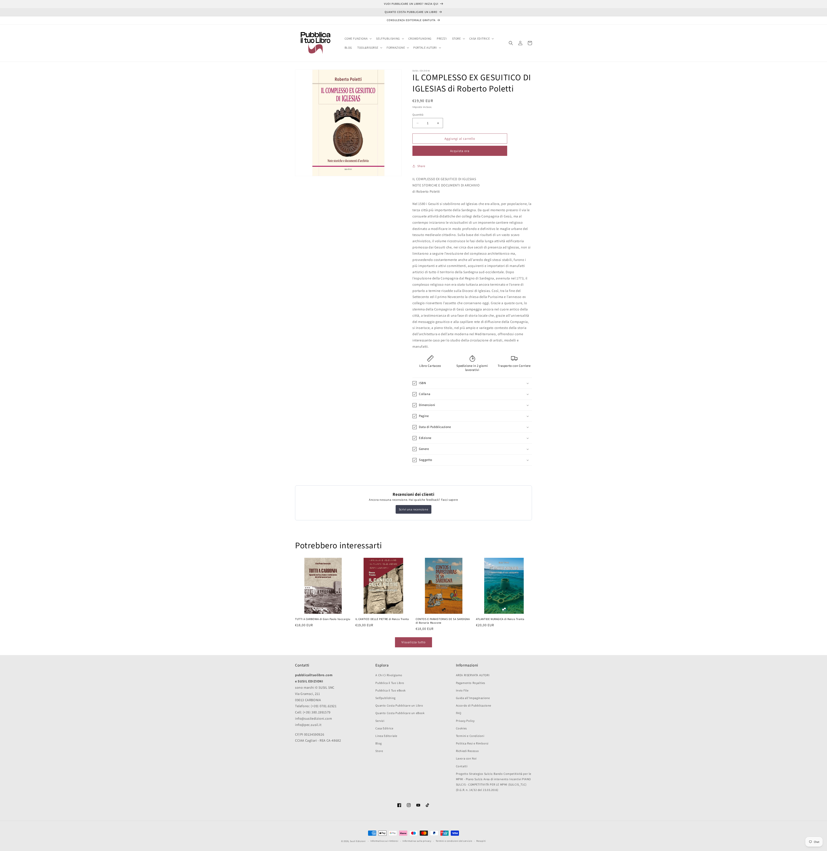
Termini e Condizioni (470, 736)
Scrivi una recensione (413, 509)
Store (379, 751)
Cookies (461, 728)
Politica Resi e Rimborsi (472, 743)
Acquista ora (459, 151)
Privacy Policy (465, 721)
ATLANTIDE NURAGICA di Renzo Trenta (500, 619)
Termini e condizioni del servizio (454, 840)
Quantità (417, 114)
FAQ (458, 713)
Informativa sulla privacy (417, 840)
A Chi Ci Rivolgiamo (388, 675)
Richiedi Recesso (467, 751)
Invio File (462, 690)
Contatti (462, 766)
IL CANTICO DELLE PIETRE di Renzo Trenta (382, 619)
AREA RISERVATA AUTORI (473, 675)
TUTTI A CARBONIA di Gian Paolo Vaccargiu (322, 619)
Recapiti (481, 840)
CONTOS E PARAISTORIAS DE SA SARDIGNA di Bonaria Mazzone (443, 621)
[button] (358, 38)
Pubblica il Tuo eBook (390, 690)
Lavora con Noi (466, 758)
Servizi (379, 721)
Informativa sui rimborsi (384, 840)
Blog (378, 743)
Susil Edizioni (358, 841)
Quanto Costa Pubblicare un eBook (399, 713)
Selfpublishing (385, 698)
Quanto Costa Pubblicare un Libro (399, 705)
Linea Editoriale (386, 736)
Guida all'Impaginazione (473, 698)
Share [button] (421, 166)
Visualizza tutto (413, 642)
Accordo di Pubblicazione (473, 705)
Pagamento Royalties (470, 683)
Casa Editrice (384, 728)
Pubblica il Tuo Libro (389, 683)
